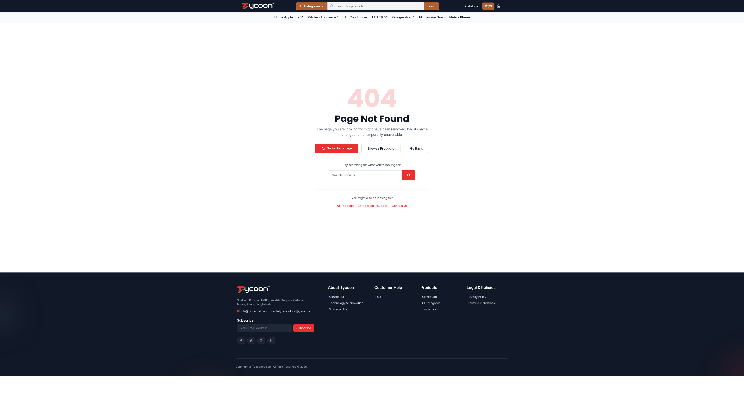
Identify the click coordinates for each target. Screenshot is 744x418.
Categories (365, 206)
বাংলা (488, 6)
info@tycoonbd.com (254, 311)
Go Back (416, 148)
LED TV (377, 17)
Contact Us (399, 206)
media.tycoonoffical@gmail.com (291, 311)
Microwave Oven (432, 17)
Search (431, 6)
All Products (345, 206)
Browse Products (381, 148)
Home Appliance (286, 17)
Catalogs (471, 6)
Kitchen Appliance (322, 17)
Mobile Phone (459, 17)
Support (382, 206)
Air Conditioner (356, 17)
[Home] (258, 6)
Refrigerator (401, 17)
